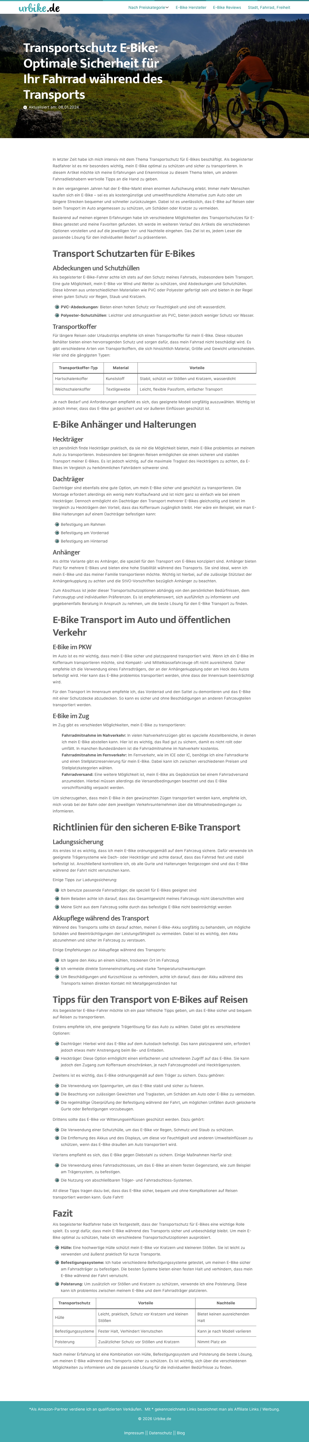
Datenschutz (160, 1433)
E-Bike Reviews (227, 7)
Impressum (134, 1433)
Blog (181, 1433)
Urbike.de (162, 1418)
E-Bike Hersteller (191, 7)
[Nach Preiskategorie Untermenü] (167, 7)
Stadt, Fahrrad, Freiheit (269, 7)
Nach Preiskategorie (146, 7)
